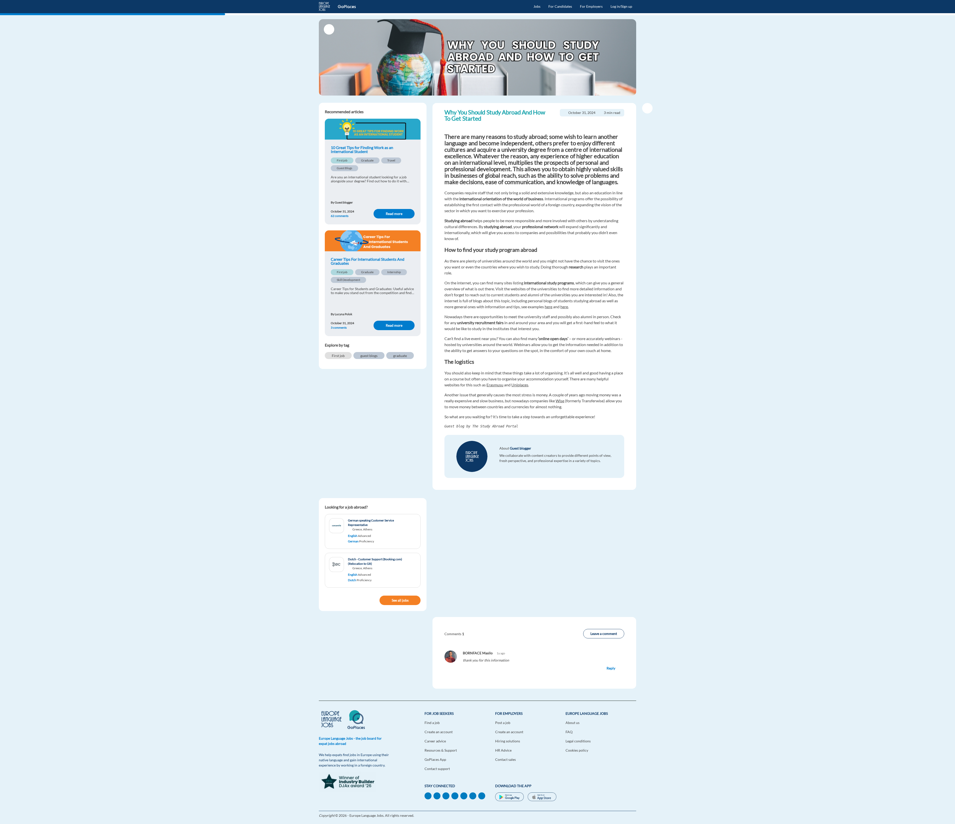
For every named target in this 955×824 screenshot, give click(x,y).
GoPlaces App (435, 759)
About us (572, 723)
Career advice (435, 741)
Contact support (437, 769)
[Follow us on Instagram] (481, 795)
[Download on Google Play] (509, 797)
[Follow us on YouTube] (454, 795)
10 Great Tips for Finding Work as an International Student (362, 150)
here (548, 306)
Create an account (439, 732)
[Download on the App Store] (541, 797)
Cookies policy (577, 750)
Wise (560, 400)
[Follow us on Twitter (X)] (463, 795)
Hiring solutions (507, 741)
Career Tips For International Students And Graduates (367, 261)
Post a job (502, 723)
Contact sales (505, 759)
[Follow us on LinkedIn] (428, 795)
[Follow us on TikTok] (445, 795)
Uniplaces (519, 384)
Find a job (432, 723)
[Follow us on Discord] (472, 795)
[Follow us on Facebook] (436, 795)
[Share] (647, 108)
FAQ (569, 732)
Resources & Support (441, 750)
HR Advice (503, 750)
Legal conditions (578, 741)
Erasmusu (494, 384)
